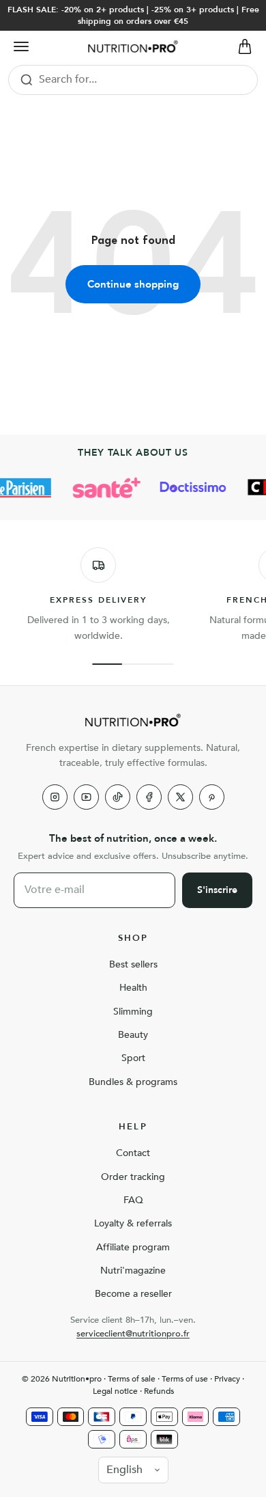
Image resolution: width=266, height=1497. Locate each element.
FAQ (133, 1200)
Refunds (159, 1391)
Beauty (133, 1034)
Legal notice (115, 1391)
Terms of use (185, 1378)
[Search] (26, 80)
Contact (133, 1152)
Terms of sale (132, 1378)
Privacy (227, 1378)
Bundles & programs (133, 1081)
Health (133, 987)
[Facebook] (149, 797)
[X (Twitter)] (180, 797)
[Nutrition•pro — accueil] (133, 720)
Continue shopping (133, 284)
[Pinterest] (211, 797)
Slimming (133, 1011)
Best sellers (133, 964)
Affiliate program (133, 1247)
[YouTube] (86, 797)
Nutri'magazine (133, 1270)
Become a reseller (133, 1293)
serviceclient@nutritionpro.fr (133, 1334)
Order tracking (133, 1176)
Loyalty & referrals (133, 1223)
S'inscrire (217, 889)
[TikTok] (117, 797)
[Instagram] (55, 797)
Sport (133, 1058)
